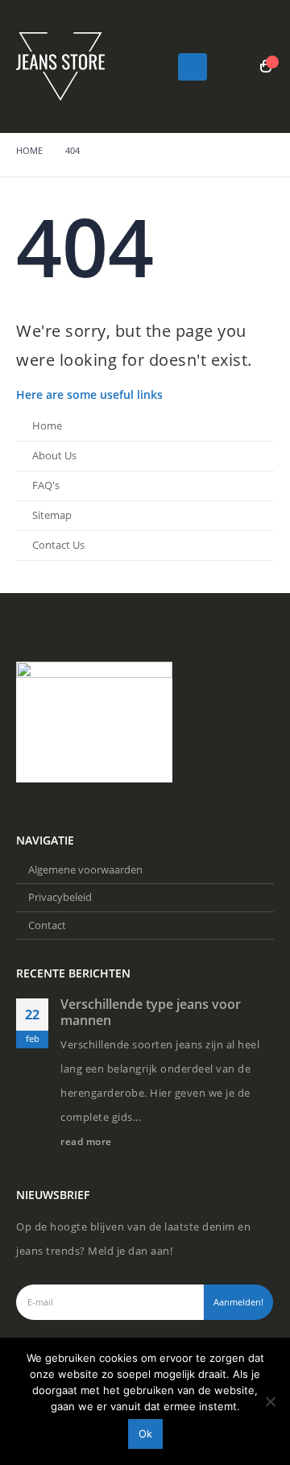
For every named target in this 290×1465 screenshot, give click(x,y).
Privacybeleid (60, 897)
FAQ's (46, 485)
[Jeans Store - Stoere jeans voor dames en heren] (60, 66)
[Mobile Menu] (192, 67)
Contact (47, 925)
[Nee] (270, 1401)
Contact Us (58, 545)
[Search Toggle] (235, 66)
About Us (54, 456)
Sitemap (52, 515)
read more (87, 1141)
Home (47, 426)
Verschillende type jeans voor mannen (150, 1012)
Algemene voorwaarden (85, 869)
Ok (145, 1433)
